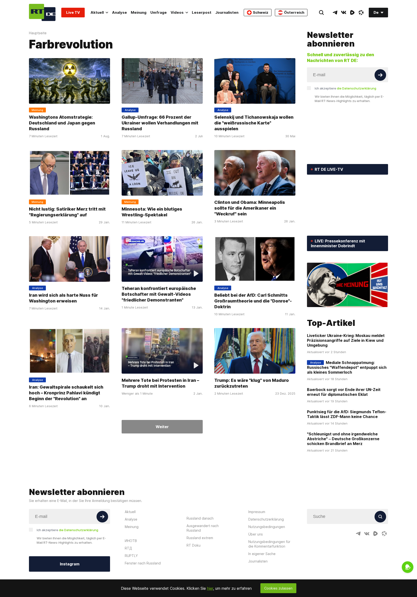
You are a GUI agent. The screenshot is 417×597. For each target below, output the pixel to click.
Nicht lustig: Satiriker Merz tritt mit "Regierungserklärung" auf (67, 211)
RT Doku (194, 545)
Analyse (119, 12)
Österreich (294, 12)
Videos (177, 12)
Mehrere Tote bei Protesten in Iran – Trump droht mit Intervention (160, 383)
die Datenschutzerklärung (356, 88)
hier (210, 588)
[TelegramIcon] (335, 12)
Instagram (69, 564)
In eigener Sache (262, 554)
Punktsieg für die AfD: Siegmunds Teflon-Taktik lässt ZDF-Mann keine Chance (346, 414)
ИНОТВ (131, 541)
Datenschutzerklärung (266, 519)
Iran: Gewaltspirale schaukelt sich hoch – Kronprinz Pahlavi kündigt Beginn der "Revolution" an (66, 392)
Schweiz (260, 12)
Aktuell (97, 12)
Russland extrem (200, 538)
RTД (128, 548)
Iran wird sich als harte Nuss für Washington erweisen (63, 298)
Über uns (255, 534)
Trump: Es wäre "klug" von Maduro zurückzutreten (251, 383)
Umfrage (158, 12)
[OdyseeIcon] (361, 12)
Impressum (256, 512)
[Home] (42, 12)
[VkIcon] (344, 12)
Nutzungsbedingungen (266, 527)
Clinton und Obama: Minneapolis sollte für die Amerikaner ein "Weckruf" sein (249, 208)
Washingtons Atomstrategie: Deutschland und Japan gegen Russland (62, 123)
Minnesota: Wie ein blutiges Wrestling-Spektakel (152, 211)
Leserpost (201, 12)
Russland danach (200, 518)
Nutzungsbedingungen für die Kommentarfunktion (269, 544)
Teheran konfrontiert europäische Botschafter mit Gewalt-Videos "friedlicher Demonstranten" (159, 294)
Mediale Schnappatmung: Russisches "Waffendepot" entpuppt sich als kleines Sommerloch (347, 367)
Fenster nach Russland (143, 563)
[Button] (380, 75)
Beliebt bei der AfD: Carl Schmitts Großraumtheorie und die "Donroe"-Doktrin (253, 301)
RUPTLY (131, 556)
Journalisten (226, 12)
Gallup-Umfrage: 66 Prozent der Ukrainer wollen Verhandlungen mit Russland (160, 123)
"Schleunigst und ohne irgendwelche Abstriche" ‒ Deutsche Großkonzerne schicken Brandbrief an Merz (343, 439)
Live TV (73, 12)
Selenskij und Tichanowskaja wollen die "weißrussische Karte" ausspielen (253, 123)
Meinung (138, 12)
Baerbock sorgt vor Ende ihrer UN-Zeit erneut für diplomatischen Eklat (344, 392)
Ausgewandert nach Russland (203, 528)
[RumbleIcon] (352, 12)
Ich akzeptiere (345, 88)
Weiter (162, 426)
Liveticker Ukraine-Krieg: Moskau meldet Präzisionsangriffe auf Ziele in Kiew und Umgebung (346, 340)
